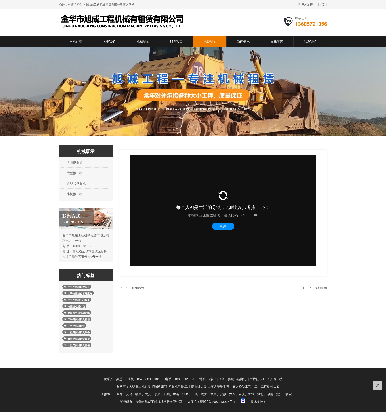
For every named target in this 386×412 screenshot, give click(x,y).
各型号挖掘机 (76, 183)
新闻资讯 (243, 41)
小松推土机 (74, 193)
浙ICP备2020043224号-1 (217, 401)
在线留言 (277, 41)
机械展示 (142, 41)
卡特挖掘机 (74, 162)
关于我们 (109, 41)
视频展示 (209, 41)
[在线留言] (377, 385)
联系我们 (310, 41)
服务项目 (176, 41)
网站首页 (75, 41)
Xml (324, 4)
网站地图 (307, 4)
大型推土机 (74, 173)
